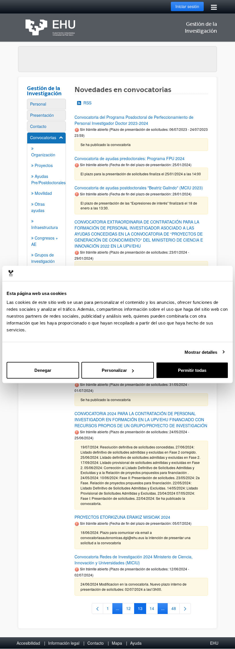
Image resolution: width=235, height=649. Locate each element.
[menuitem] (46, 104)
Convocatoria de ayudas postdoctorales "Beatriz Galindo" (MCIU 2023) (139, 188)
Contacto (95, 643)
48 (175, 609)
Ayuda (136, 643)
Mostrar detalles (201, 351)
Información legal (63, 643)
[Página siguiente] (185, 608)
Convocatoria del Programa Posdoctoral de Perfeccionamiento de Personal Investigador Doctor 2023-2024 (134, 120)
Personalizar (114, 370)
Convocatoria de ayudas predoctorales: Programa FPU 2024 (130, 158)
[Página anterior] (97, 608)
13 (142, 609)
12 (130, 609)
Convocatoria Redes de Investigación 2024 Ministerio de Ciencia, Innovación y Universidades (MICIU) (134, 560)
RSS (87, 103)
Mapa (117, 643)
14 (154, 609)
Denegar (42, 370)
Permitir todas (192, 370)
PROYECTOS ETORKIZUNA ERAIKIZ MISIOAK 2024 (122, 517)
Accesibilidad (28, 643)
